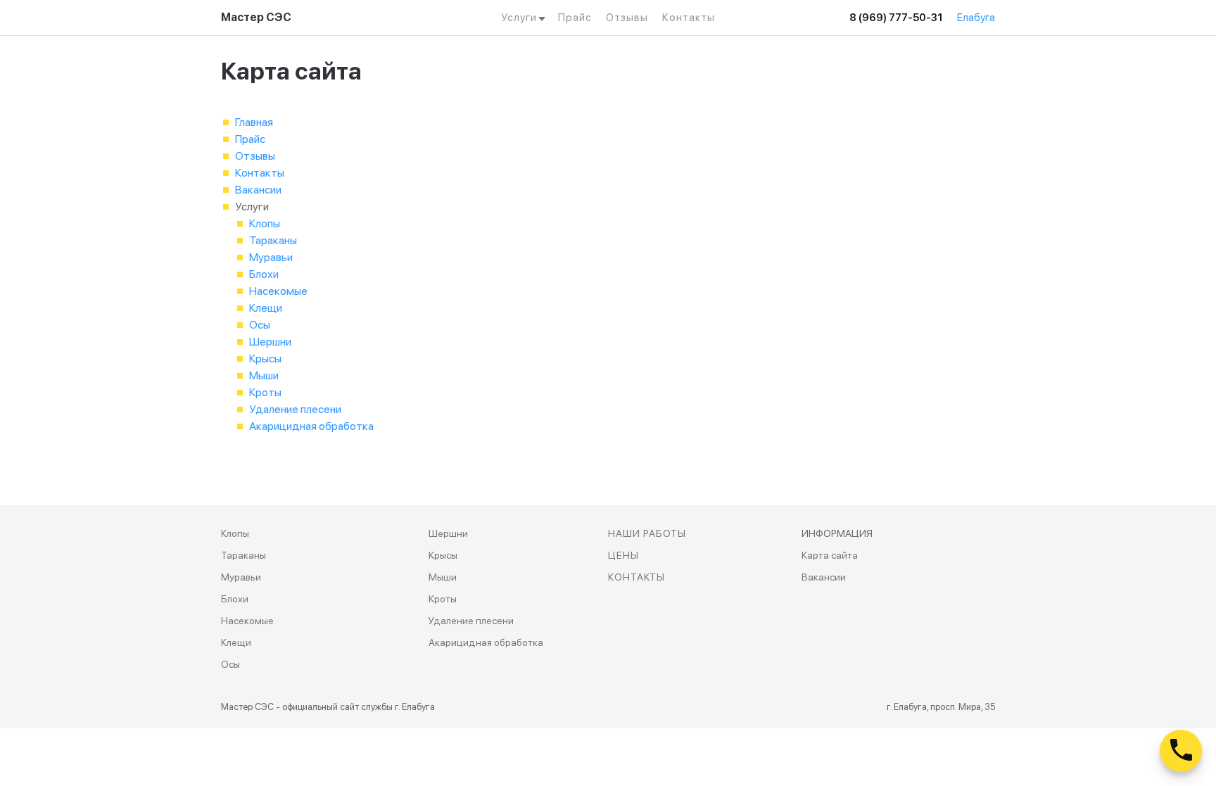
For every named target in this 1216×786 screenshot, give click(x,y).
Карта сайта (830, 555)
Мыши (264, 375)
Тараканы (273, 240)
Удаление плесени (295, 409)
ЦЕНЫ (623, 555)
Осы (259, 324)
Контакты (688, 17)
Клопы (264, 223)
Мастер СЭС (256, 17)
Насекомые (278, 291)
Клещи (265, 308)
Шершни (270, 341)
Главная (254, 122)
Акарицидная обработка (311, 426)
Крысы (265, 358)
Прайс (575, 17)
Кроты (265, 392)
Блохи (264, 274)
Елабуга (976, 17)
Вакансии (258, 189)
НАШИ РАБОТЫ (647, 533)
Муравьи (271, 257)
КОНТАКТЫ (636, 577)
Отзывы (627, 17)
